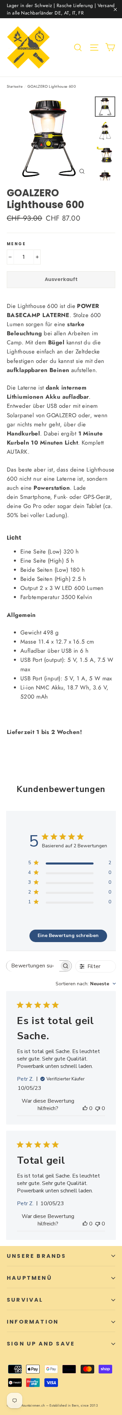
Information (33, 1322)
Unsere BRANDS (36, 1256)
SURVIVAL (25, 1300)
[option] (49, 138)
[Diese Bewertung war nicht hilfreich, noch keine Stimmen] (97, 1108)
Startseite (15, 86)
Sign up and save (41, 1344)
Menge (16, 244)
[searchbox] (32, 965)
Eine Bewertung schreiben (68, 935)
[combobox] (86, 984)
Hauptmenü (29, 1278)
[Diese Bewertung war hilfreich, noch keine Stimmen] (85, 1108)
